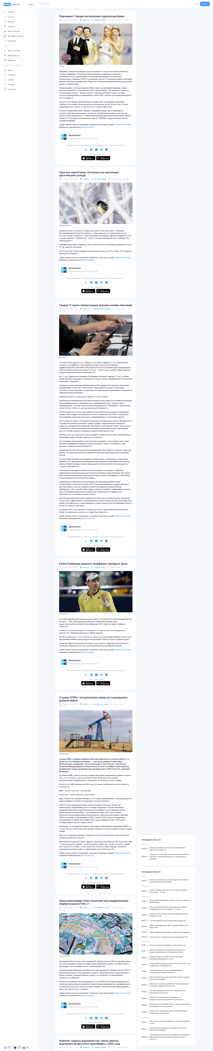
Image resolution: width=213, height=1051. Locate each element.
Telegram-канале (122, 125)
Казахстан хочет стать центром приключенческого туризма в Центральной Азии (168, 881)
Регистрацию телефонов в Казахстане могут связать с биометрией (170, 901)
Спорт (103, 567)
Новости (86, 20)
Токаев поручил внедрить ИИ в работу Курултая (167, 921)
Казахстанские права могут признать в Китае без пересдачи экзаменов (168, 1029)
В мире (103, 20)
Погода (97, 179)
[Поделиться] (86, 150)
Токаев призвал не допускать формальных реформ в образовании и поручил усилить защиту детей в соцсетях (169, 1037)
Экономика (104, 704)
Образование (99, 309)
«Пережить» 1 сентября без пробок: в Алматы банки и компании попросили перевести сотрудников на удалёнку (169, 857)
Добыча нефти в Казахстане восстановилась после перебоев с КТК (168, 915)
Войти (204, 4)
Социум (97, 20)
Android (86, 127)
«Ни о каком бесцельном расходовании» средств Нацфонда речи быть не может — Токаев (168, 908)
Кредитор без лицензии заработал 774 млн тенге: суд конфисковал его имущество (169, 965)
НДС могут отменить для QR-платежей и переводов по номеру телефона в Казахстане (169, 985)
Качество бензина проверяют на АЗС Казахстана (167, 945)
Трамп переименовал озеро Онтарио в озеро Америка (169, 932)
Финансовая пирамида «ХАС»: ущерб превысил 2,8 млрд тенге (168, 926)
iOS (92, 127)
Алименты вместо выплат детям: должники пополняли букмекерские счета (166, 958)
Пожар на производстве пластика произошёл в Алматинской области (167, 849)
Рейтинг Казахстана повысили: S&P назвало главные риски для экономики (169, 978)
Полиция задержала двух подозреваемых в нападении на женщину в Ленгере (165, 971)
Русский (30, 4)
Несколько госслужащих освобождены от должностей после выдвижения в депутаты (166, 998)
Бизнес (96, 704)
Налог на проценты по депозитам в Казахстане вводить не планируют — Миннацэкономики (167, 951)
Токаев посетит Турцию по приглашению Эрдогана (168, 937)
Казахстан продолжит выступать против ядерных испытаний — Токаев (168, 891)
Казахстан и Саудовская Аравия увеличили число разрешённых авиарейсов (168, 1012)
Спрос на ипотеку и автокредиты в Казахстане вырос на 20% (169, 1022)
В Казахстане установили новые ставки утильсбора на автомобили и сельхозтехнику (170, 1005)
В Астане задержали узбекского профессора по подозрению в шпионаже (167, 992)
